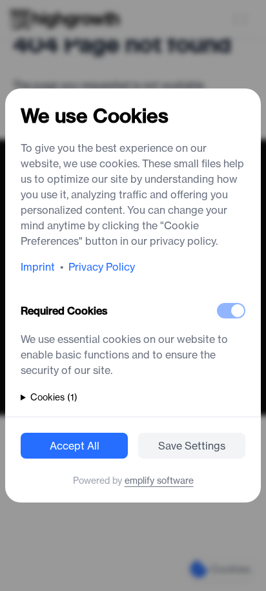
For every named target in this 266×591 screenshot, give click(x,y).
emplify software (159, 480)
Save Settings (191, 445)
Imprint (38, 266)
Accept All (74, 445)
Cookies (53, 397)
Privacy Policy (101, 266)
